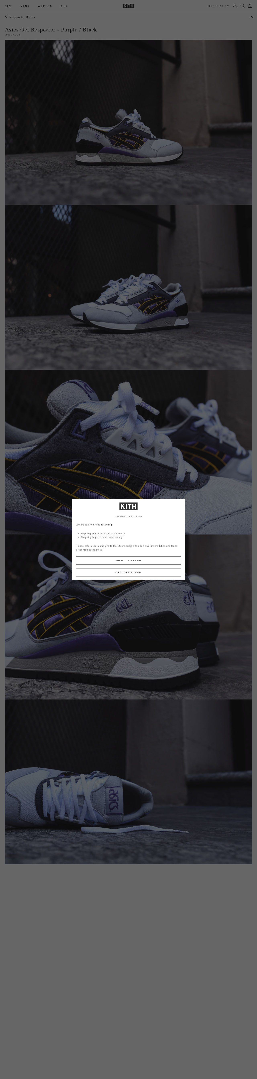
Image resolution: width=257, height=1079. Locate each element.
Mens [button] (25, 5)
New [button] (8, 5)
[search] (243, 6)
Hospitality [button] (218, 5)
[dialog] (128, 539)
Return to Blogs (22, 16)
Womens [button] (45, 5)
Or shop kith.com (128, 572)
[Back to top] (251, 17)
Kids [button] (64, 5)
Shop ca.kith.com (128, 560)
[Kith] (128, 6)
